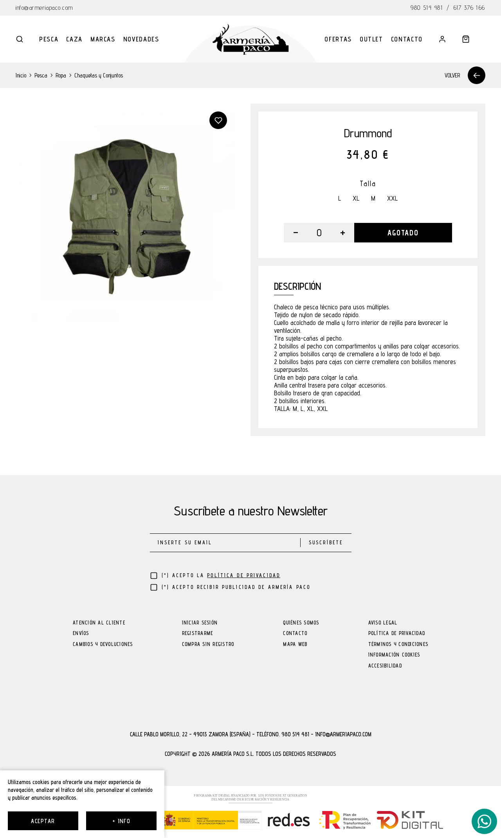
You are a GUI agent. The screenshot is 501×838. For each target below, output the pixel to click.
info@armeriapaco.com (44, 7)
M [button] (373, 198)
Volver (452, 75)
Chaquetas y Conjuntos (98, 75)
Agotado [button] (403, 232)
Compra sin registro (208, 644)
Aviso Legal (383, 623)
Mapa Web (295, 644)
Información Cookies (394, 655)
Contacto (407, 39)
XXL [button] (392, 198)
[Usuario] (442, 39)
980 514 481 (427, 7)
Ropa (61, 75)
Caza (74, 39)
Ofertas (338, 39)
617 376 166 (469, 7)
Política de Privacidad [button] (243, 575)
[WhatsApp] (484, 821)
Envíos (81, 633)
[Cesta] (466, 39)
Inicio (21, 75)
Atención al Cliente (99, 623)
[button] (19, 39)
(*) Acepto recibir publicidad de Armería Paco (236, 587)
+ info (121, 821)
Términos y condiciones (398, 644)
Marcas (102, 39)
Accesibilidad (385, 666)
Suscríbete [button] (326, 543)
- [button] (295, 232)
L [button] (339, 198)
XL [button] (356, 198)
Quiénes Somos (301, 623)
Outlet (371, 39)
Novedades (141, 39)
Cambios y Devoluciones (103, 644)
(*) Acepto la (221, 575)
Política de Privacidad (396, 633)
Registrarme (197, 633)
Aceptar (43, 821)
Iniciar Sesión (200, 623)
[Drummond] (125, 213)
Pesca (48, 39)
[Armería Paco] (251, 39)
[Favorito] (218, 120)
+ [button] (342, 232)
